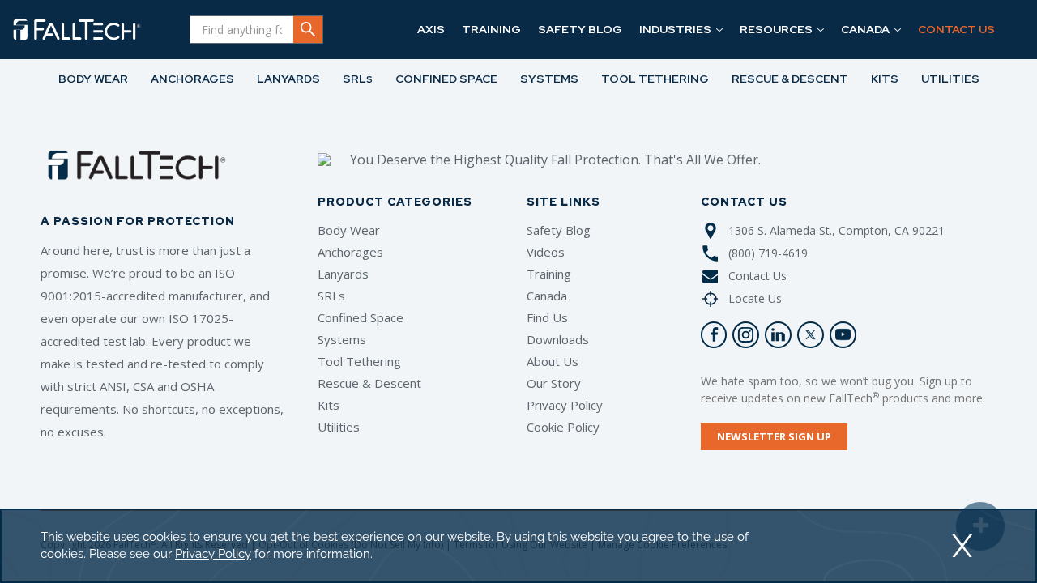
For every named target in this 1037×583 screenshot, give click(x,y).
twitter (810, 334)
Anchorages (350, 252)
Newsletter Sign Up (774, 436)
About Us (552, 361)
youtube (843, 334)
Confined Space (360, 317)
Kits (328, 405)
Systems (342, 339)
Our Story (554, 383)
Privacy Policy (565, 405)
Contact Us (757, 275)
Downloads (558, 339)
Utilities (339, 427)
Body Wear (349, 230)
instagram (745, 334)
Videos (546, 252)
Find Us (547, 317)
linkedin (778, 334)
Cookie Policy (563, 427)
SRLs (331, 295)
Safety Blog (559, 230)
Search (307, 29)
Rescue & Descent (369, 383)
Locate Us (755, 298)
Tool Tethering (359, 361)
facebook (714, 334)
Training (549, 274)
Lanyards (343, 274)
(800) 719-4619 (768, 253)
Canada (547, 295)
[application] (518, 546)
